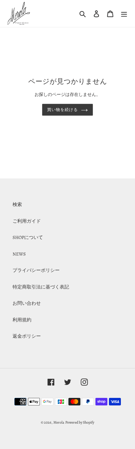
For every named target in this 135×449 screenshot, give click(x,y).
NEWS (19, 254)
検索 (17, 204)
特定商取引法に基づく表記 (41, 287)
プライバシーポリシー (36, 270)
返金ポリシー (27, 336)
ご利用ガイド (27, 221)
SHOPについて (28, 237)
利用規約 (22, 320)
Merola (58, 422)
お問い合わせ (27, 303)
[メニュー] (124, 13)
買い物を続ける (62, 109)
